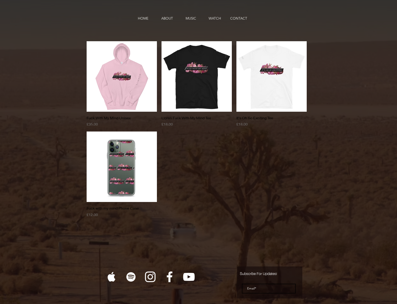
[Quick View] (122, 76)
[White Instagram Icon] (150, 277)
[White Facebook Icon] (169, 277)
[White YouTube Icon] (189, 277)
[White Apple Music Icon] (112, 277)
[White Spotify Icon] (131, 277)
